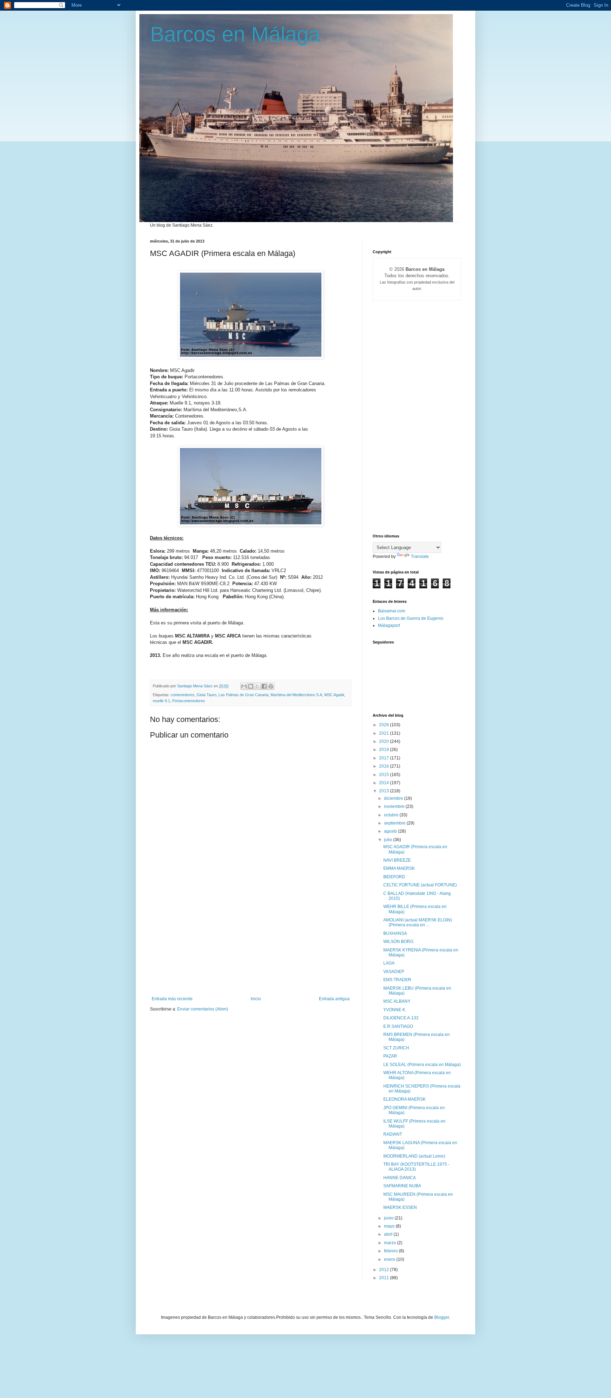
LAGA (389, 963)
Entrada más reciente (172, 998)
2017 (384, 758)
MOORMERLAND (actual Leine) (414, 1156)
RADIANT (392, 1134)
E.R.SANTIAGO (398, 1026)
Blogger (441, 1317)
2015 (384, 774)
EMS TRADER (397, 979)
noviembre (395, 806)
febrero (391, 1250)
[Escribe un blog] (250, 686)
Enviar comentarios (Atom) (202, 1009)
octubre (392, 814)
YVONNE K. (394, 1009)
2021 (384, 733)
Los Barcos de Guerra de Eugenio (410, 618)
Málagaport (389, 625)
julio (388, 839)
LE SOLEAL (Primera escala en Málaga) (422, 1064)
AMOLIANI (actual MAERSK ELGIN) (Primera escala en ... (417, 922)
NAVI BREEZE (397, 860)
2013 (384, 790)
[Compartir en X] (257, 686)
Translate (420, 556)
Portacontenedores (188, 701)
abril (389, 1234)
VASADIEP (393, 971)
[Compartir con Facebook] (264, 686)
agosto (391, 831)
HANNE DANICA (399, 1177)
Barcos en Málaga (235, 34)
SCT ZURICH (396, 1047)
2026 (384, 724)
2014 (384, 782)
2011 (384, 1277)
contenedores (182, 695)
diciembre (394, 798)
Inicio (256, 998)
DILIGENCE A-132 (401, 1017)
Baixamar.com (391, 610)
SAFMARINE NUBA (402, 1185)
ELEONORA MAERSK (404, 1099)
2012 (384, 1269)
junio (389, 1218)
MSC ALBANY (397, 1001)
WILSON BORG (398, 941)
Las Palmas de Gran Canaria (243, 695)
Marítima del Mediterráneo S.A (296, 695)
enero (390, 1259)
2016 (384, 766)
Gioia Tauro (206, 695)
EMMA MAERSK (399, 868)
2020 (384, 741)
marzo (390, 1242)
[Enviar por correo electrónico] (244, 686)
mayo (390, 1226)
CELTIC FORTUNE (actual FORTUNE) (420, 885)
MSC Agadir (334, 695)
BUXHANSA (395, 933)
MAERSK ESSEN (400, 1207)
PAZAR (390, 1056)
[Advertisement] (251, 943)
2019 (384, 749)
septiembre (395, 823)
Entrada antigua (334, 998)
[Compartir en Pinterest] (270, 686)
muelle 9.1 (161, 701)
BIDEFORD (394, 876)
